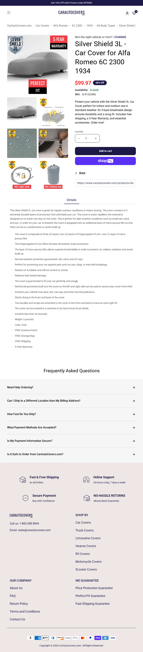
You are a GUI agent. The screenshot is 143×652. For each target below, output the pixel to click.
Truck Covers (85, 530)
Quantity (79, 131)
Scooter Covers (86, 569)
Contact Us (17, 619)
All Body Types (106, 25)
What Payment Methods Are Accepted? (31, 427)
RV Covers (83, 554)
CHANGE (120, 37)
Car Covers (42, 25)
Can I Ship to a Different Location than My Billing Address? (43, 400)
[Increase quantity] (96, 138)
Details (71, 200)
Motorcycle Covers (88, 561)
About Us (16, 588)
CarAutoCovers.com (19, 25)
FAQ (13, 596)
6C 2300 (77, 25)
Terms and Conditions (25, 611)
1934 (89, 25)
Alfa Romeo (60, 25)
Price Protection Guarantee (94, 588)
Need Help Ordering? (20, 387)
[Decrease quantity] (79, 138)
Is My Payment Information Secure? (29, 440)
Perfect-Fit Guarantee (90, 596)
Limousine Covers (88, 538)
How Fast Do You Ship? (21, 414)
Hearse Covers (86, 546)
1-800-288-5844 (29, 523)
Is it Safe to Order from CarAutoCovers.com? (35, 454)
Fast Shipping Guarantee (93, 603)
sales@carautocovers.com (34, 530)
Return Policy (19, 603)
